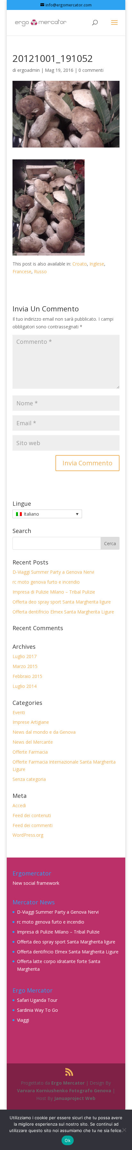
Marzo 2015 (24, 666)
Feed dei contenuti (31, 815)
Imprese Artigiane (30, 722)
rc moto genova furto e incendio (46, 582)
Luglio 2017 (24, 656)
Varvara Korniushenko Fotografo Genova (64, 1090)
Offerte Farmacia (30, 752)
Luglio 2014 (24, 686)
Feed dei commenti (32, 825)
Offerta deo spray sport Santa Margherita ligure (61, 602)
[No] (124, 1130)
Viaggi (23, 1020)
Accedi (19, 805)
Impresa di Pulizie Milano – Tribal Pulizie (53, 592)
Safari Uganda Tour (37, 1000)
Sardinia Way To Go (37, 1010)
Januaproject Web (74, 1098)
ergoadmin (28, 70)
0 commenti (90, 70)
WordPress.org (27, 835)
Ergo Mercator (68, 1083)
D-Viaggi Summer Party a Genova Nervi (53, 572)
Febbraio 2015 (27, 676)
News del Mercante (32, 742)
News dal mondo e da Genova (44, 732)
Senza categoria (29, 779)
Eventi (18, 712)
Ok (67, 1140)
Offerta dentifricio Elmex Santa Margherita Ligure (63, 612)
